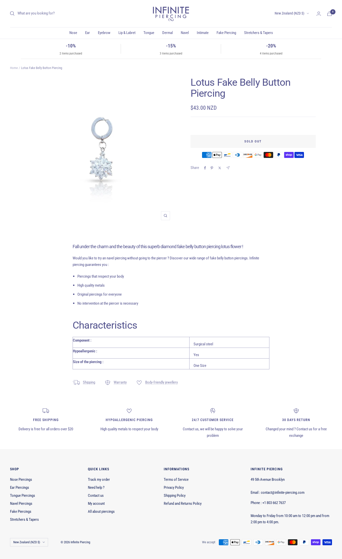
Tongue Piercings (22, 495)
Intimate (203, 32)
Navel (185, 32)
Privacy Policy (174, 487)
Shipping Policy (175, 495)
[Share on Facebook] (205, 168)
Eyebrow (104, 32)
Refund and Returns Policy (183, 503)
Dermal (167, 32)
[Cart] (329, 13)
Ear (87, 32)
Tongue (148, 32)
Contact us (96, 495)
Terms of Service (176, 479)
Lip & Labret (126, 32)
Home (14, 68)
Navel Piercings (21, 503)
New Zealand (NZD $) (289, 13)
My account (96, 503)
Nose (73, 32)
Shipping (89, 382)
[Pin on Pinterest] (212, 168)
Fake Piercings (20, 511)
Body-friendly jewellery (161, 382)
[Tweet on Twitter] (220, 168)
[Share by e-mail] (228, 167)
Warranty (120, 382)
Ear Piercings (19, 487)
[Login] (318, 13)
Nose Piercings (21, 479)
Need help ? (96, 487)
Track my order (99, 479)
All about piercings (101, 511)
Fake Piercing (226, 32)
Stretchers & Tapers (258, 32)
